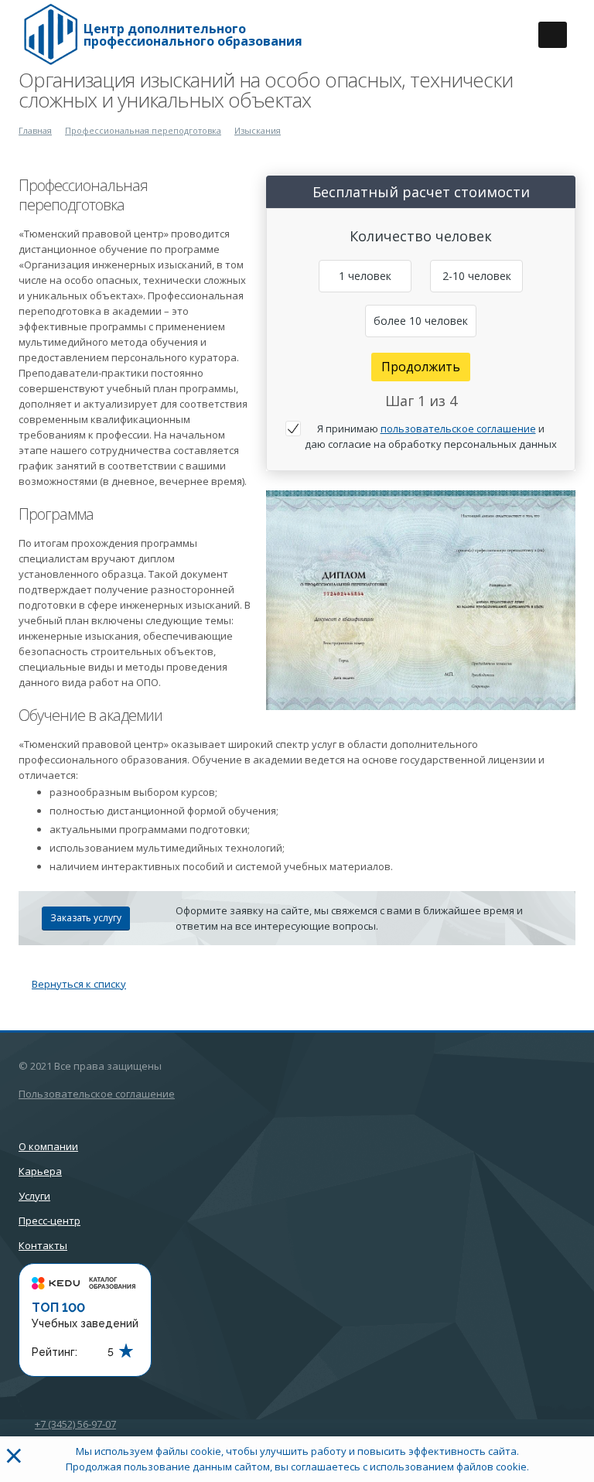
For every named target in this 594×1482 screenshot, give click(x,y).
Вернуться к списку (79, 984)
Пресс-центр (49, 1221)
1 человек (365, 275)
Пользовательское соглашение (97, 1094)
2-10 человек (476, 275)
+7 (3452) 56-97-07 (75, 1424)
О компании (48, 1146)
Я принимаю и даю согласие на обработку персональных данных (431, 436)
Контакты (43, 1245)
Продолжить (420, 366)
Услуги (34, 1196)
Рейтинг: (54, 1352)
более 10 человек (421, 320)
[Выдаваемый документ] (420, 600)
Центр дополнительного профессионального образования (193, 34)
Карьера (40, 1171)
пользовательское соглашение (458, 428)
